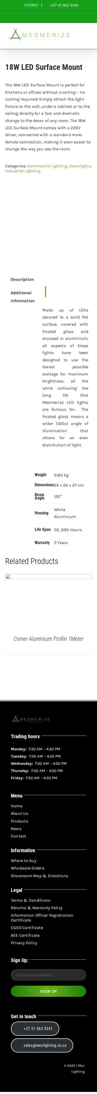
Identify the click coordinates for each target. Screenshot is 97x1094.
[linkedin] (33, 1068)
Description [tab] (19, 279)
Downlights (80, 165)
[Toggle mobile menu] (87, 41)
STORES (31, 5)
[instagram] (24, 1068)
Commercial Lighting (47, 165)
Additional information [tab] (19, 296)
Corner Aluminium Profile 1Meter (48, 639)
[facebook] (14, 1068)
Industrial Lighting (22, 170)
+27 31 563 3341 (63, 5)
